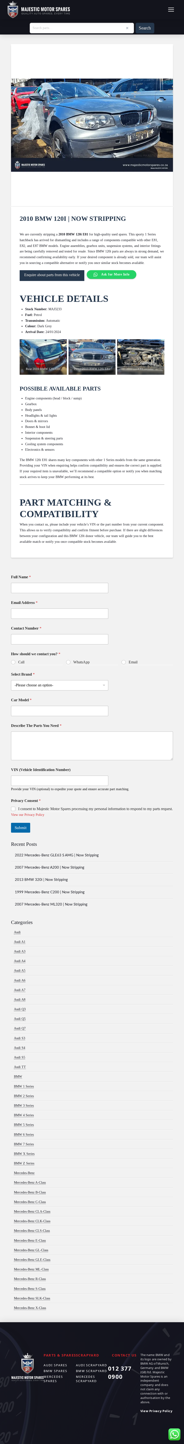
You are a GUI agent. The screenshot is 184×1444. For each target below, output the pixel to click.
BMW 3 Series (24, 1105)
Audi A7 (19, 990)
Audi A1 (19, 942)
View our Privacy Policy (27, 815)
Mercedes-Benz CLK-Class (32, 1221)
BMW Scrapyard (91, 1371)
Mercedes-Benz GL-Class (31, 1250)
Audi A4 (19, 961)
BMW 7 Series (24, 1144)
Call (21, 662)
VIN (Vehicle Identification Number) (40, 770)
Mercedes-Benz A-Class (30, 1182)
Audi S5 (19, 1057)
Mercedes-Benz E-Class (30, 1240)
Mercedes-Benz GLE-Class (32, 1260)
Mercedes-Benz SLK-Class (32, 1298)
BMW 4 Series (24, 1115)
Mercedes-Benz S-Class (30, 1289)
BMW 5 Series (24, 1125)
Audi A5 (19, 970)
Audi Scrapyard (91, 1365)
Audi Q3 (20, 1009)
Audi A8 (19, 999)
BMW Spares (55, 1371)
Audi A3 (19, 951)
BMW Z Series (24, 1163)
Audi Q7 (20, 1028)
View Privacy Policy (156, 1411)
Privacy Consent (26, 801)
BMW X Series (24, 1154)
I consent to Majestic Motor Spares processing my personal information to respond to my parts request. (95, 809)
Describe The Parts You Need (36, 726)
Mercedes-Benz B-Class (30, 1192)
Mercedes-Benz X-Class (30, 1308)
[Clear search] (127, 28)
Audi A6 (19, 980)
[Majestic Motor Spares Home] (39, 9)
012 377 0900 (120, 1372)
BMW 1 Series (24, 1086)
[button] (171, 9)
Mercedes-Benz (24, 1173)
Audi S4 (19, 1048)
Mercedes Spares (53, 1378)
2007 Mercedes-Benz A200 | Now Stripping (49, 867)
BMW (18, 1076)
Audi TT (20, 1067)
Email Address (24, 603)
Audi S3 (19, 1038)
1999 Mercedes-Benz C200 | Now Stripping (50, 892)
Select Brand (23, 674)
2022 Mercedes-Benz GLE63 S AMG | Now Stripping (57, 855)
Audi (17, 932)
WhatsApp (81, 662)
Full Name (21, 577)
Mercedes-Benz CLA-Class (32, 1211)
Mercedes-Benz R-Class (30, 1279)
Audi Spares (55, 1365)
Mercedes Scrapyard (86, 1378)
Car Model (21, 700)
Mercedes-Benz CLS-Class (32, 1231)
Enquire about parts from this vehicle (52, 275)
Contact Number (26, 628)
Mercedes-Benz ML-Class (31, 1269)
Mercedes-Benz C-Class (30, 1202)
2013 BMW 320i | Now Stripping (41, 880)
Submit (21, 827)
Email (133, 662)
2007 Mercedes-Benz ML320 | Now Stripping (51, 904)
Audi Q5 (20, 1019)
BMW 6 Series (24, 1134)
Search (145, 27)
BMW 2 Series (24, 1096)
